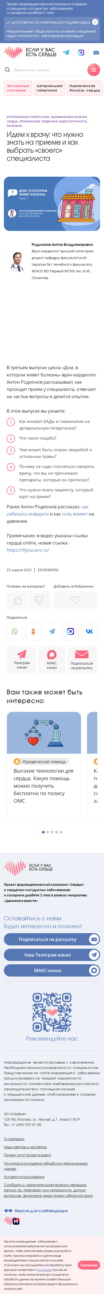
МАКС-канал (47, 970)
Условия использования (24, 1177)
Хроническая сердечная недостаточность (53, 121)
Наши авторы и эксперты (25, 1147)
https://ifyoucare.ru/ (28, 550)
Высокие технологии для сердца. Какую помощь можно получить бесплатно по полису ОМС (43, 785)
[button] (81, 660)
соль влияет (75, 514)
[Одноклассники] (33, 631)
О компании (14, 1139)
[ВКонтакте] (89, 631)
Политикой (44, 1269)
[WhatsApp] (14, 631)
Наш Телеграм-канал (47, 955)
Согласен (89, 1265)
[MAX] (70, 631)
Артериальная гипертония (28, 117)
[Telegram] (52, 631)
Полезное (14, 126)
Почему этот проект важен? (28, 1155)
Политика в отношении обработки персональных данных (46, 1166)
